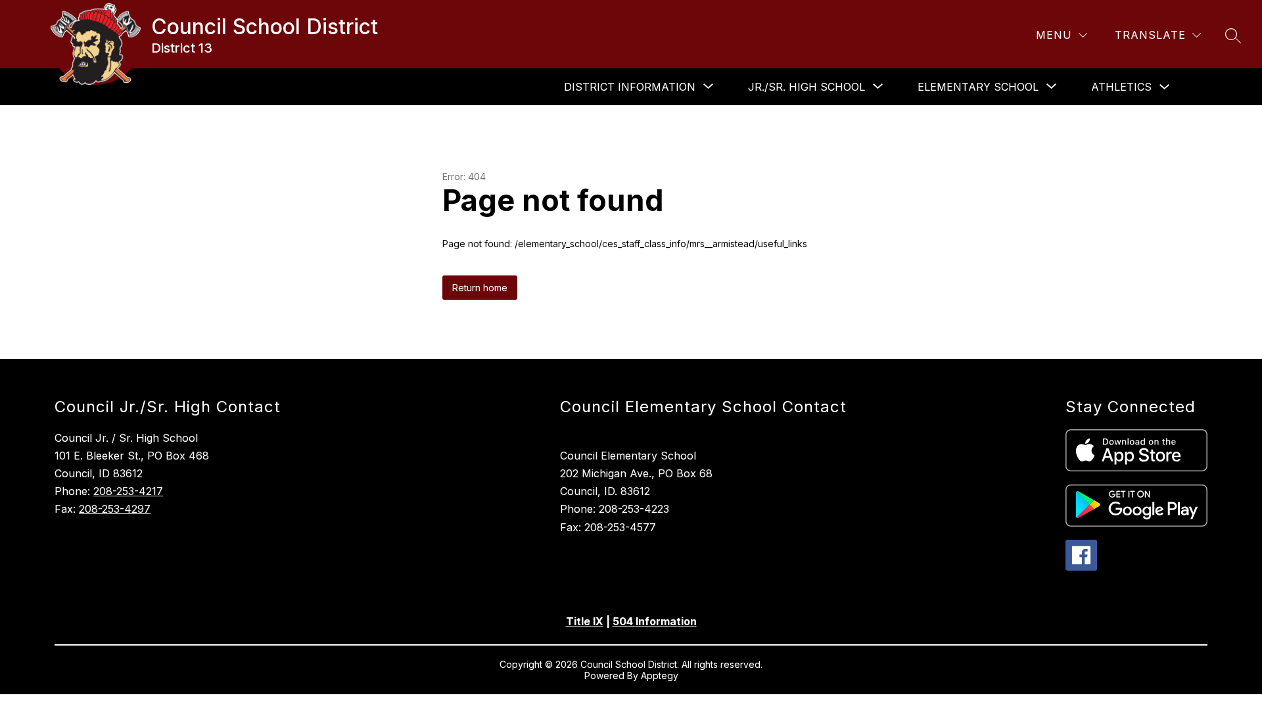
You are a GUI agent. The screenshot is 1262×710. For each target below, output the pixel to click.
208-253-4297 (115, 508)
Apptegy (659, 675)
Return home (479, 287)
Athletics (1121, 86)
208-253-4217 (128, 491)
